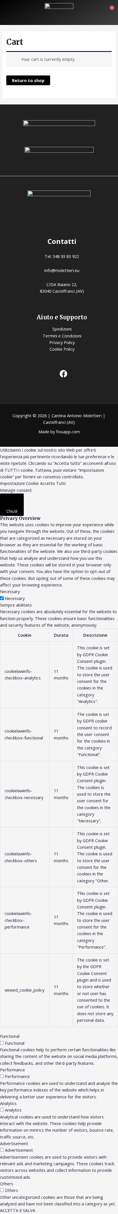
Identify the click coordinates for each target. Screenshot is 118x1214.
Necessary (15, 598)
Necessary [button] (10, 591)
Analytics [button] (8, 1103)
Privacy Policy (62, 342)
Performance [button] (12, 1070)
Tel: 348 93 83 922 (62, 256)
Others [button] (6, 1183)
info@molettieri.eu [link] (61, 270)
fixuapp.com (68, 431)
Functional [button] (9, 1036)
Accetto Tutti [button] (53, 483)
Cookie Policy (62, 349)
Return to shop (28, 80)
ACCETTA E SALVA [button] (17, 1210)
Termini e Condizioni (62, 336)
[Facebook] (63, 374)
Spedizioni (62, 329)
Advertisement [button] (14, 1143)
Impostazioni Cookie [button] (19, 483)
